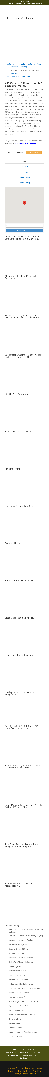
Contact (23, 1058)
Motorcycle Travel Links (15, 64)
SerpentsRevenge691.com (19, 949)
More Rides (27, 1055)
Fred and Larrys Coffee (17, 997)
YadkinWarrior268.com (17, 971)
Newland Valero (15, 1023)
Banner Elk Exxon (15, 1028)
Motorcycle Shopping (18, 66)
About (21, 1049)
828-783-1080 (12, 73)
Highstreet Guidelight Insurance (21, 984)
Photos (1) (24, 166)
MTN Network (14, 1055)
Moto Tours (11, 1052)
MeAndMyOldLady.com (18, 944)
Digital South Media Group (19, 1071)
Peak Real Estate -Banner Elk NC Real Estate (26, 988)
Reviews (24, 172)
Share (9, 152)
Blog (37, 1055)
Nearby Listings (24, 183)
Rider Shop (35, 1052)
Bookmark (20, 152)
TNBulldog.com (15, 966)
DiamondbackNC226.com (19, 975)
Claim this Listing (34, 152)
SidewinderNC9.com (16, 953)
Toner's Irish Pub (15, 1036)
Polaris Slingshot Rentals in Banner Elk (23, 1001)
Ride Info (31, 1049)
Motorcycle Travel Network (24, 1074)
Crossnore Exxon (15, 1019)
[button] (24, 203)
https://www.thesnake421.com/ (19, 76)
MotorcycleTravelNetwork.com (21, 958)
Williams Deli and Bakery (18, 979)
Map (24, 161)
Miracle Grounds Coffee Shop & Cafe (23, 1032)
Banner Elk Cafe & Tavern (19, 993)
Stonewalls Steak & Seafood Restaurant (24, 940)
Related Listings (24, 177)
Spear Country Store (16, 1010)
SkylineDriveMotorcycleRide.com (21, 962)
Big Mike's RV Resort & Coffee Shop (23, 1006)
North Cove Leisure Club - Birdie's (22, 1014)
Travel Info (23, 1052)
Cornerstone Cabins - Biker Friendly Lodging (26, 936)
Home (13, 1049)
